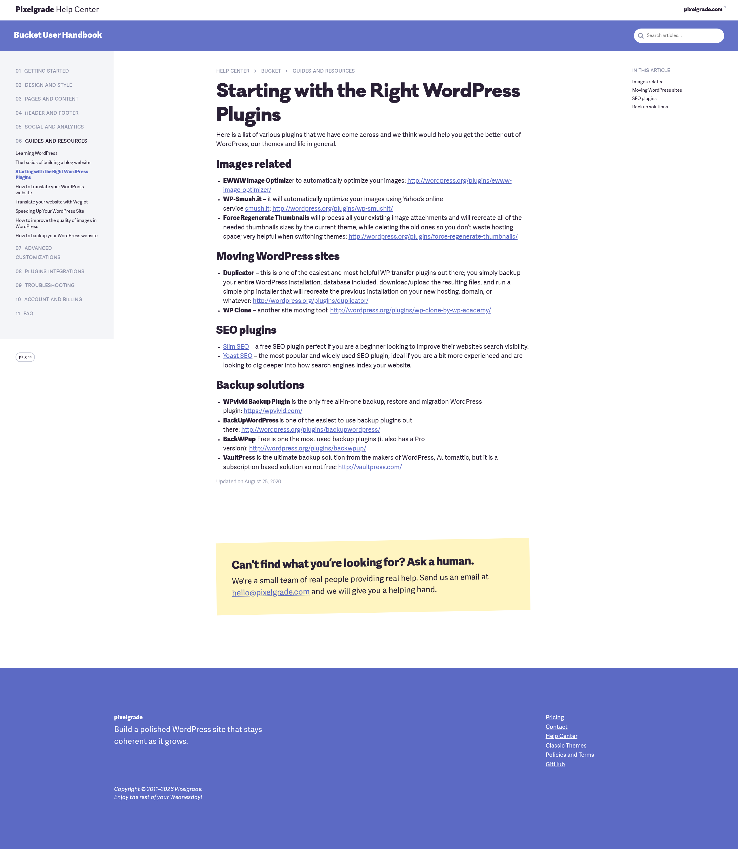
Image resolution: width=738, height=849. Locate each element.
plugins (25, 357)
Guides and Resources (56, 141)
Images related (648, 82)
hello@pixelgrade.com (271, 593)
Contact (557, 727)
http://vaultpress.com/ (370, 468)
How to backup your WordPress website (57, 236)
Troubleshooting (50, 285)
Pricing (555, 718)
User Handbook (58, 35)
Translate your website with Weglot (52, 202)
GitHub (555, 765)
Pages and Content (51, 99)
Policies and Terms (570, 755)
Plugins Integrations (54, 272)
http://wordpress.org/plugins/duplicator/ (310, 301)
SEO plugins (644, 99)
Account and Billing (53, 300)
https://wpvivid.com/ (273, 411)
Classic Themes (566, 746)
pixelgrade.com (703, 10)
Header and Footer (51, 113)
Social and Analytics (54, 127)
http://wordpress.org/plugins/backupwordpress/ (310, 430)
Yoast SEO (238, 356)
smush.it (257, 209)
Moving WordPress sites (657, 90)
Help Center (57, 10)
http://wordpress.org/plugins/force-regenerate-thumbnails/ (433, 237)
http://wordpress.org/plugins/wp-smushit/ (332, 209)
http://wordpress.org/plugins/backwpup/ (307, 449)
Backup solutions (650, 107)
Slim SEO (236, 347)
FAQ (28, 314)
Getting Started (46, 71)
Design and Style (48, 85)
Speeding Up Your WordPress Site (50, 211)
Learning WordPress (37, 153)
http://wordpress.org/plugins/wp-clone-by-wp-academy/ (410, 311)
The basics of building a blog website (53, 163)
